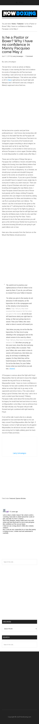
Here (9, 80)
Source (12, 369)
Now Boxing (19, 13)
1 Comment (29, 56)
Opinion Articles (21, 498)
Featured (12, 498)
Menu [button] (21, 3)
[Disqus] (19, 533)
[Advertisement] (19, 108)
